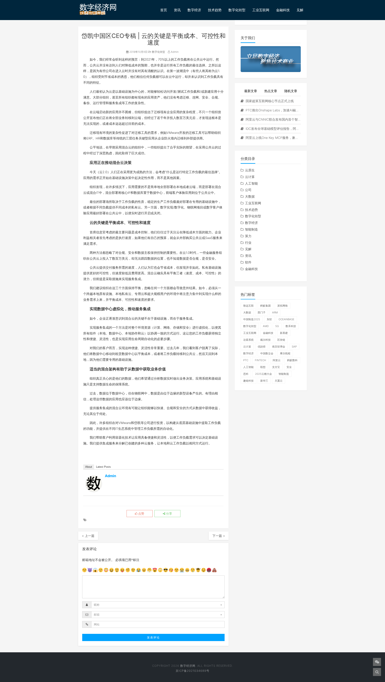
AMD (266, 326)
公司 (248, 190)
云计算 (250, 177)
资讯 (177, 10)
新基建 (284, 332)
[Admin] (94, 484)
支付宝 (276, 367)
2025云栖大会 (263, 373)
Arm (275, 312)
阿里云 (277, 360)
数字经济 (194, 10)
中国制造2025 (251, 319)
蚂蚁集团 (265, 305)
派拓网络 (282, 305)
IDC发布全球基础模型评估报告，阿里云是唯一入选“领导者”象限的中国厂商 (273, 129)
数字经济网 (187, 665)
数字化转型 (236, 10)
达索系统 (248, 339)
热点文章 (270, 91)
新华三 (264, 380)
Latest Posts (103, 466)
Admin (174, 51)
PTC (245, 360)
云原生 (250, 170)
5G (277, 326)
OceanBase (286, 319)
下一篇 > (218, 536)
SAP (294, 346)
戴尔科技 (265, 339)
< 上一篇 (88, 536)
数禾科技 (291, 326)
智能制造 (251, 229)
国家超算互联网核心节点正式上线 (269, 101)
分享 (168, 513)
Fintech (260, 360)
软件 (248, 262)
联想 (262, 367)
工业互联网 (260, 10)
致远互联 (248, 305)
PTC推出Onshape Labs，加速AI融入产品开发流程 (273, 110)
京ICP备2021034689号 (192, 670)
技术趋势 (215, 10)
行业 (248, 243)
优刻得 (261, 346)
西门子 (261, 312)
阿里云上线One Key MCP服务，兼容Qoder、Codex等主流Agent (273, 138)
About (88, 466)
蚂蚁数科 (292, 360)
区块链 (281, 339)
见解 (300, 10)
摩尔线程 (285, 353)
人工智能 (251, 183)
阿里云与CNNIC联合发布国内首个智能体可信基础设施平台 (273, 119)
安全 (289, 367)
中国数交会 (266, 353)
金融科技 (283, 10)
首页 (163, 10)
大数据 (250, 196)
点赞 (140, 513)
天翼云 (279, 380)
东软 (269, 319)
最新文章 (250, 91)
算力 (248, 236)
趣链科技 (248, 380)
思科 (245, 373)
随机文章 (290, 91)
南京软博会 (278, 346)
